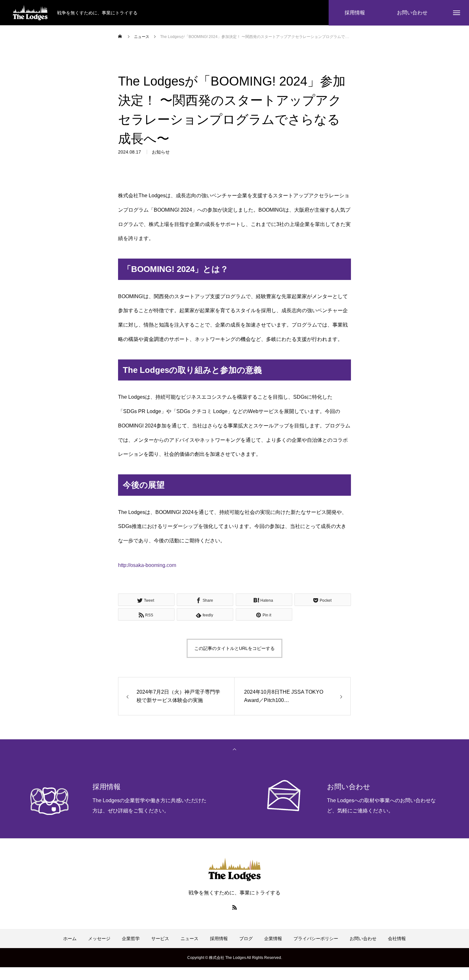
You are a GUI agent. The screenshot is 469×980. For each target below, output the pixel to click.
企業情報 (273, 938)
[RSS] (234, 907)
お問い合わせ (363, 938)
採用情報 (219, 938)
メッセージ (99, 938)
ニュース (189, 938)
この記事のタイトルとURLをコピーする (234, 648)
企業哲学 (131, 938)
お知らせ (161, 152)
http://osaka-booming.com (147, 565)
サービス (160, 938)
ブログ (246, 938)
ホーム (70, 938)
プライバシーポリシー (316, 938)
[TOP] (234, 749)
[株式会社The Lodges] (30, 13)
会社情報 (397, 938)
